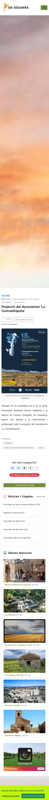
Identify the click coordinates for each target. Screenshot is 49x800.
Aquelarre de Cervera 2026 (14, 513)
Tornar (8, 319)
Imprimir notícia (24, 319)
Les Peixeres (13, 615)
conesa (40, 448)
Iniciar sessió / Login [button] (25, 485)
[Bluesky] (18, 468)
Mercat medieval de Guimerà (21, 584)
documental (8, 443)
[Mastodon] (24, 468)
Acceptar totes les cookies (33, 796)
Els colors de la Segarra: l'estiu (22, 645)
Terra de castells (16, 705)
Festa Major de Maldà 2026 (14, 521)
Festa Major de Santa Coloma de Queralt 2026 (22, 504)
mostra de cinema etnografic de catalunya (18, 448)
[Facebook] (12, 468)
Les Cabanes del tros (18, 675)
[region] (24, 793)
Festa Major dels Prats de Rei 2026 (17, 538)
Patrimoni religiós (16, 735)
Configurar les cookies (11, 796)
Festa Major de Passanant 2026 (16, 529)
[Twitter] (31, 468)
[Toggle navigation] (44, 7)
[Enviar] (37, 468)
